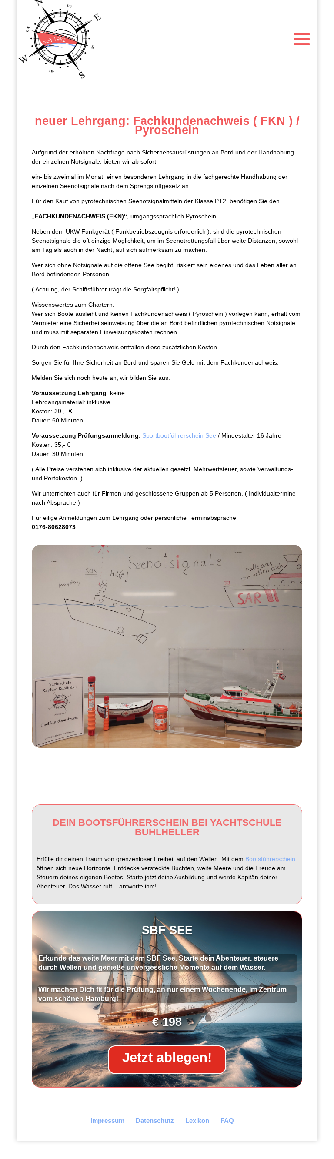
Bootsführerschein (270, 858)
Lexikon (197, 1120)
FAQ (227, 1120)
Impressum (107, 1120)
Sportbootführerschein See (179, 435)
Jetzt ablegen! (167, 1057)
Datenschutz (155, 1120)
